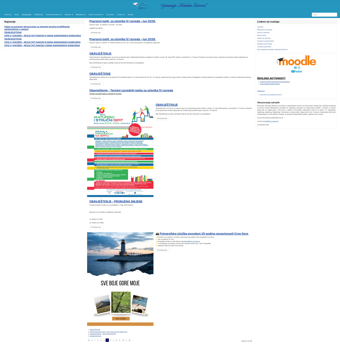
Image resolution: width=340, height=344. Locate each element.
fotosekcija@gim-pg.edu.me (190, 241)
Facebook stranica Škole (265, 41)
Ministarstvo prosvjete (264, 30)
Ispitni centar (261, 35)
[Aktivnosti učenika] (60, 14)
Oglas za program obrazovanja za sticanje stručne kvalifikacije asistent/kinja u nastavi (37, 28)
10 (123, 340)
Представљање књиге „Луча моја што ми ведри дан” (108, 332)
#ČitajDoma (38, 14)
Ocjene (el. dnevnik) (263, 38)
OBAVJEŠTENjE (100, 73)
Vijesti (16, 14)
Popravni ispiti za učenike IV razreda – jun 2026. (122, 21)
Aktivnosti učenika (52, 14)
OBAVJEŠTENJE (100, 53)
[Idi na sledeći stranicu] (126, 340)
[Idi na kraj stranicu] (129, 340)
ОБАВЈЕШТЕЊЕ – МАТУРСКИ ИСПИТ (103, 334)
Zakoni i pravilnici (95, 14)
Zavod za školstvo (263, 32)
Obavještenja (26, 14)
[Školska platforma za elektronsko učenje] (296, 60)
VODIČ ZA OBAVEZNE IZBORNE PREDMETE (270, 84)
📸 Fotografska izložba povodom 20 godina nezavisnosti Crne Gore (202, 233)
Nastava (68, 14)
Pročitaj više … (97, 33)
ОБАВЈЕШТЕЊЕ (13, 32)
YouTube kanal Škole (264, 47)
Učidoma (260, 27)
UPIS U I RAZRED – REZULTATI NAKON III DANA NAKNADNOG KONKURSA (42, 42)
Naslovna (7, 14)
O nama (119, 14)
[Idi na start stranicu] (89, 340)
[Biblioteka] (84, 14)
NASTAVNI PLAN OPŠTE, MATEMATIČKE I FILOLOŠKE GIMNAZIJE (275, 82)
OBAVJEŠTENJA (261, 91)
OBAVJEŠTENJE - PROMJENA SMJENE (115, 201)
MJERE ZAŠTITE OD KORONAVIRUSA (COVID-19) (271, 94)
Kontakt (130, 14)
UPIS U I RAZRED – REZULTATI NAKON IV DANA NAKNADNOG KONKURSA (42, 35)
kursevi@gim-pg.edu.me (270, 121)
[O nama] (123, 14)
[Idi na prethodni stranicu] (92, 340)
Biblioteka (79, 14)
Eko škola (110, 14)
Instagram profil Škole (264, 44)
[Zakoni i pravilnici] (102, 14)
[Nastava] (72, 14)
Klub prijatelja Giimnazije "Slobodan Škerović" (272, 49)
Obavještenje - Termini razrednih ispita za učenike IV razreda (131, 90)
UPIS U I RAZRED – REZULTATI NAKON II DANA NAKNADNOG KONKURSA (42, 45)
